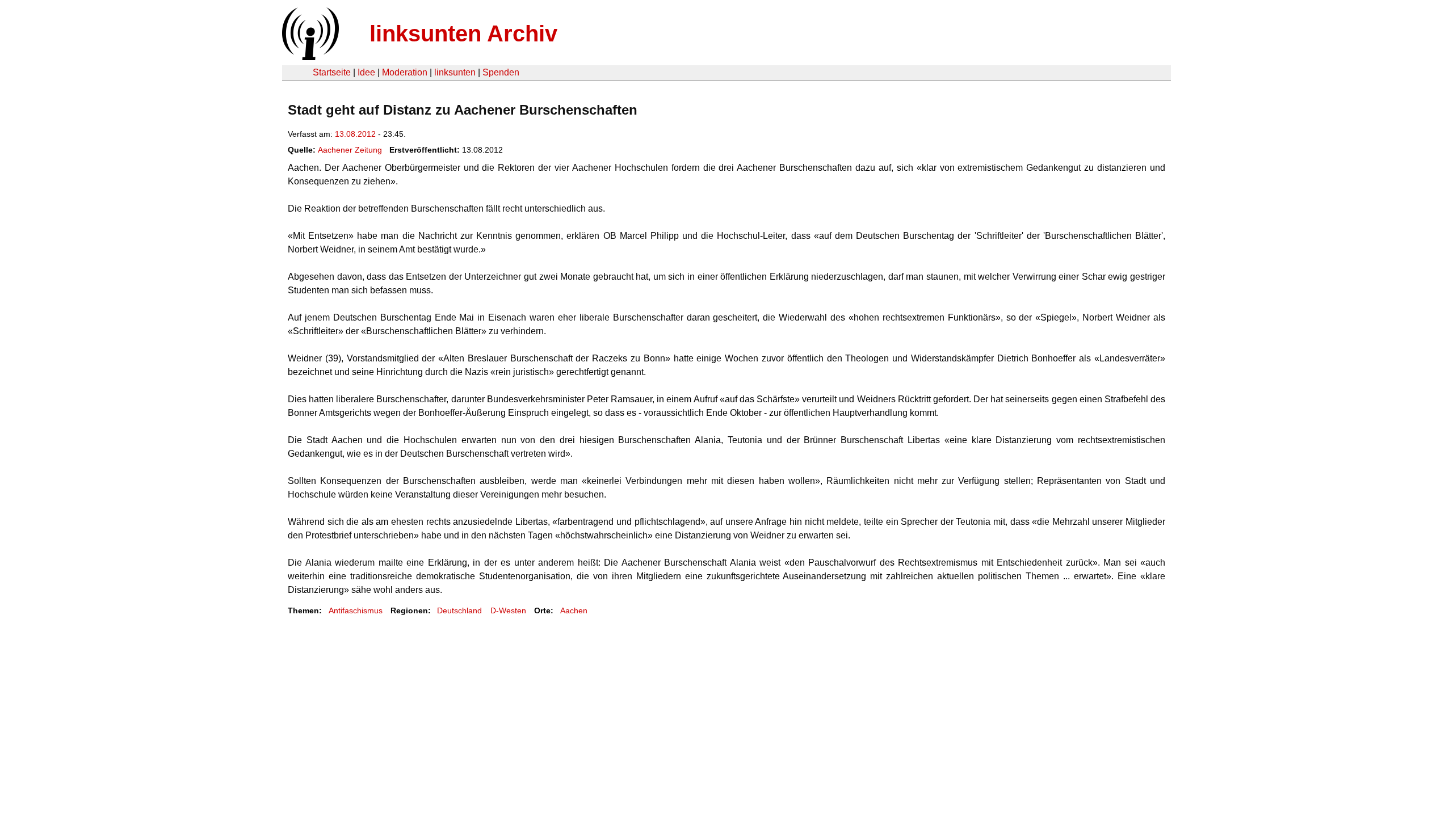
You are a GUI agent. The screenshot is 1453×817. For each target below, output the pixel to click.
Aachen (573, 610)
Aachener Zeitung (350, 149)
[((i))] (309, 57)
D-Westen (508, 610)
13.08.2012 (355, 133)
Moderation (404, 72)
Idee (366, 72)
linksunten (455, 72)
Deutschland (459, 610)
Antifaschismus (356, 610)
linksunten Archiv (463, 33)
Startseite (332, 72)
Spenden (500, 72)
